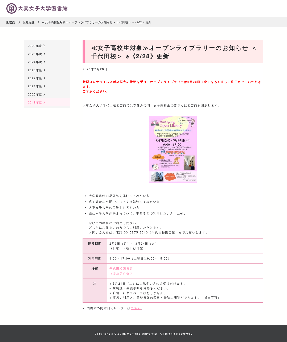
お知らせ (28, 22)
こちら (136, 308)
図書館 (10, 22)
